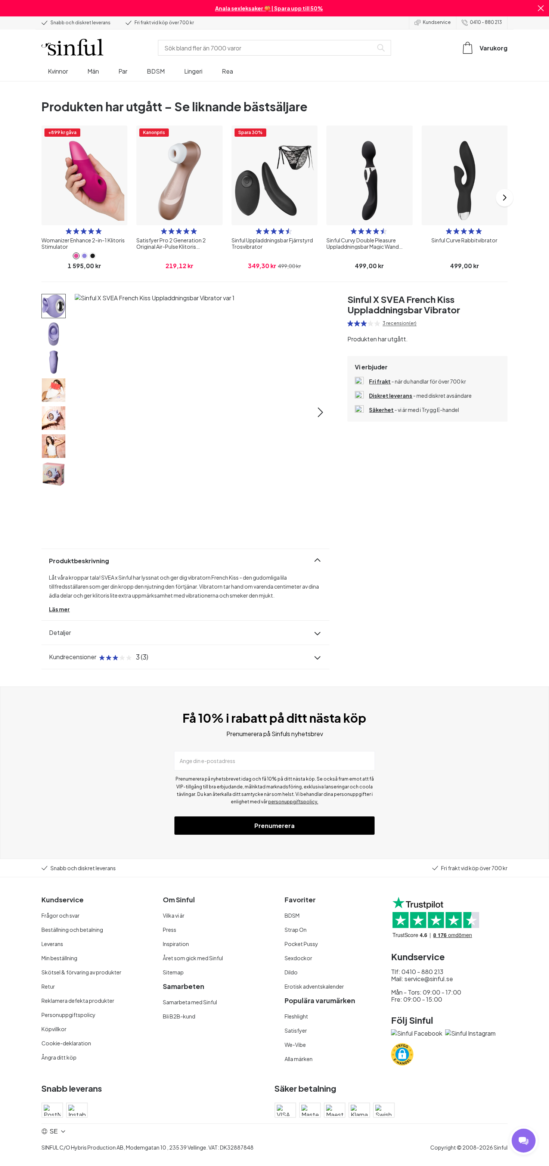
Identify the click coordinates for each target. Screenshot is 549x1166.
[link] (76, 255)
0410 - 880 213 (486, 22)
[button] (541, 8)
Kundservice (437, 22)
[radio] (69, 231)
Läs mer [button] (59, 609)
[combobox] (267, 47)
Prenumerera (274, 825)
